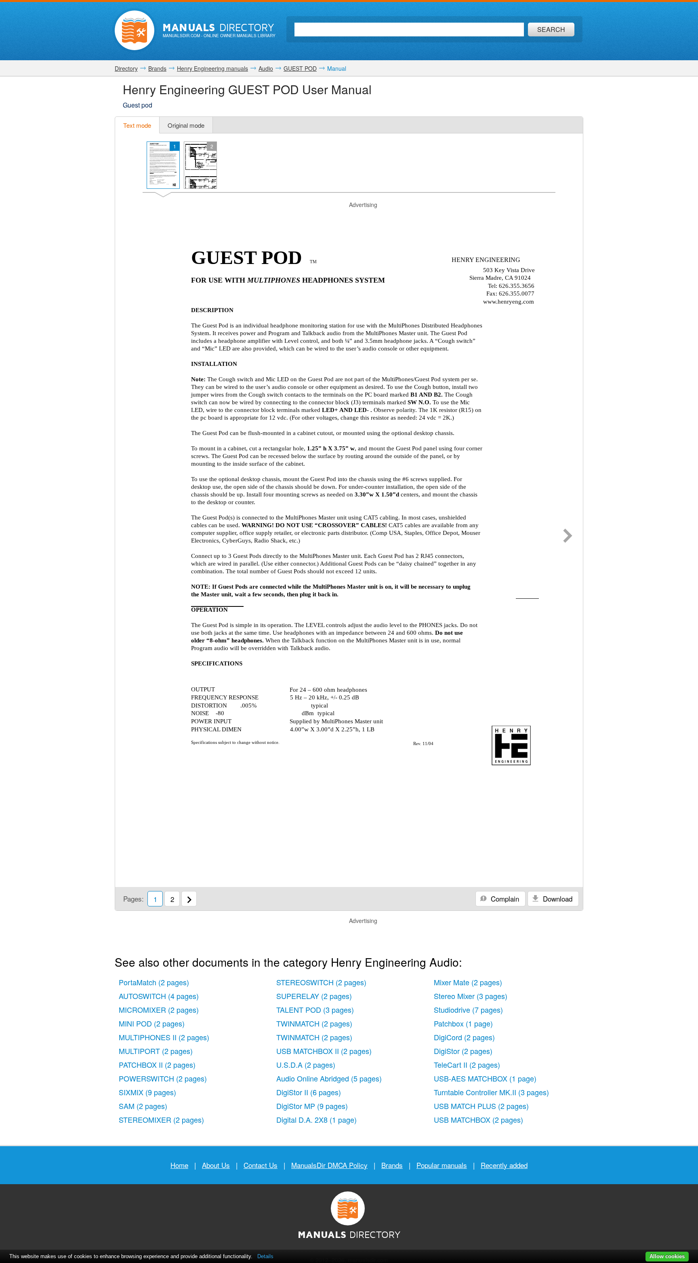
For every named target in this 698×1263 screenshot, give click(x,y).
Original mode (186, 125)
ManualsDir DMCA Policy (329, 1165)
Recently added (504, 1165)
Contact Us (261, 1165)
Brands (392, 1165)
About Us (216, 1165)
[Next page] (568, 536)
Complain (504, 898)
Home (179, 1165)
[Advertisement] (349, 219)
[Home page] (134, 30)
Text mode (137, 125)
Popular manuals (441, 1165)
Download (556, 898)
